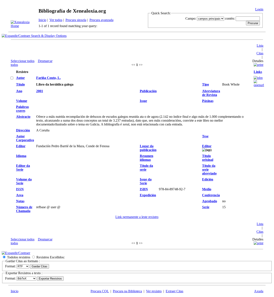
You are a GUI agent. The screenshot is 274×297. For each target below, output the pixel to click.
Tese (205, 136)
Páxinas (207, 101)
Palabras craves (22, 108)
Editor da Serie (23, 167)
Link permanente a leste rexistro (136, 217)
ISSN (20, 189)
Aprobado (209, 201)
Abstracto (23, 116)
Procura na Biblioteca (127, 291)
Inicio (42, 20)
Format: (10, 266)
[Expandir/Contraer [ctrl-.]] (16, 253)
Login (259, 9)
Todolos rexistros (18, 257)
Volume (21, 101)
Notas (20, 201)
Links (258, 72)
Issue (143, 101)
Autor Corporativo (25, 138)
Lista (260, 45)
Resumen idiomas (146, 158)
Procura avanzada (101, 20)
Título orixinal (207, 158)
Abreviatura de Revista (211, 93)
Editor (20, 146)
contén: (230, 18)
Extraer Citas (174, 291)
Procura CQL (100, 291)
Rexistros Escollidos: (50, 257)
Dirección (23, 130)
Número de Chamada (24, 209)
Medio (206, 189)
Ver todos (55, 20)
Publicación (148, 91)
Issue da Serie (146, 181)
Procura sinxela (76, 20)
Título (20, 84)
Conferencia (211, 195)
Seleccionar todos (22, 61)
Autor (20, 78)
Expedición (148, 195)
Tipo (205, 84)
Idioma (21, 156)
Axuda (258, 291)
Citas (259, 53)
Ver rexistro (154, 291)
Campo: (190, 18)
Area (19, 195)
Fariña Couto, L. (48, 78)
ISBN (144, 189)
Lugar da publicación (148, 148)
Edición (207, 179)
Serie (205, 207)
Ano (19, 91)
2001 (39, 91)
